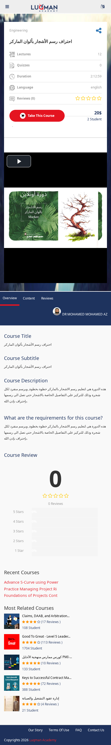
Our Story (35, 730)
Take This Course (40, 115)
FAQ (78, 730)
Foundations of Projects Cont (30, 595)
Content (29, 298)
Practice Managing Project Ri (30, 588)
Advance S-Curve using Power (31, 582)
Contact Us (96, 730)
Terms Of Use (59, 730)
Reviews (47, 298)
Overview (10, 298)
